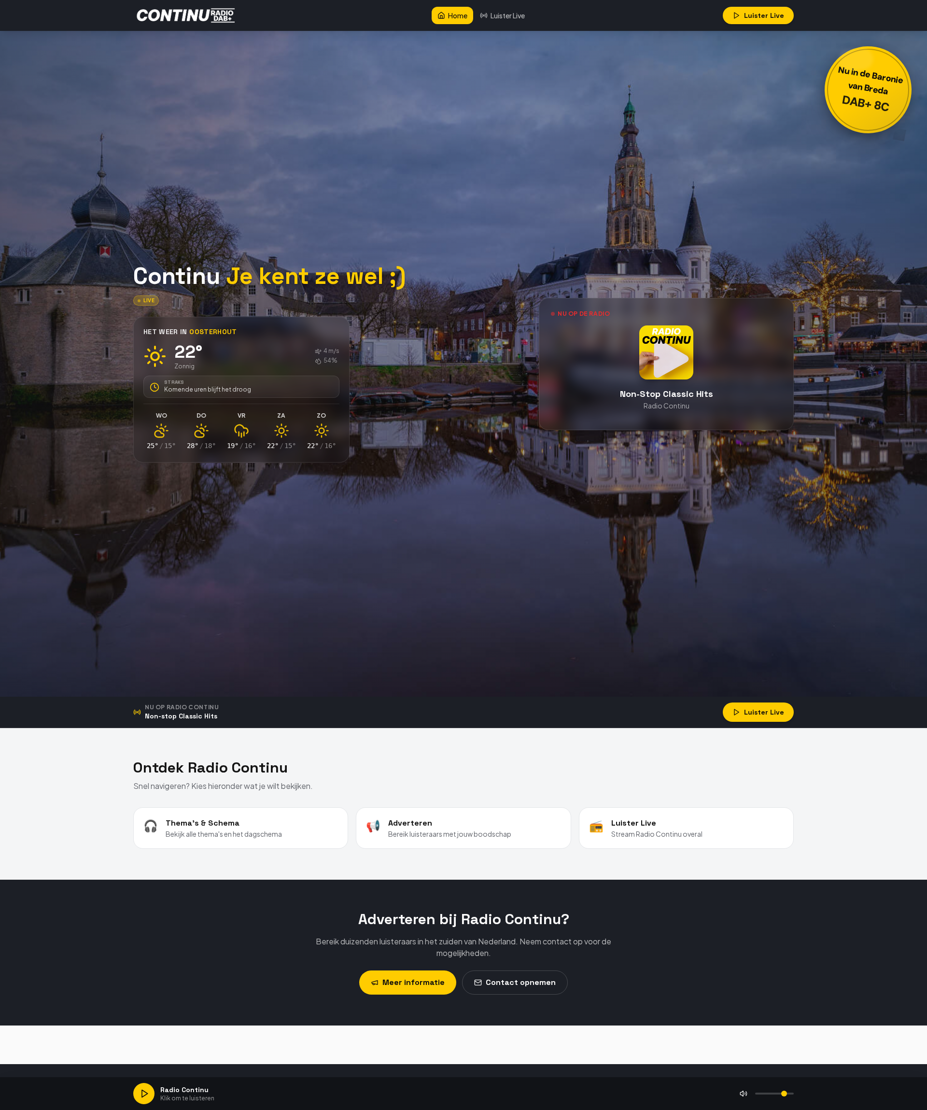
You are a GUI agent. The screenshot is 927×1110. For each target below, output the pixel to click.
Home (457, 15)
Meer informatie (413, 982)
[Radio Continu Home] (186, 15)
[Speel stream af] (143, 1093)
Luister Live (508, 15)
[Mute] (743, 1093)
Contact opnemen (521, 982)
